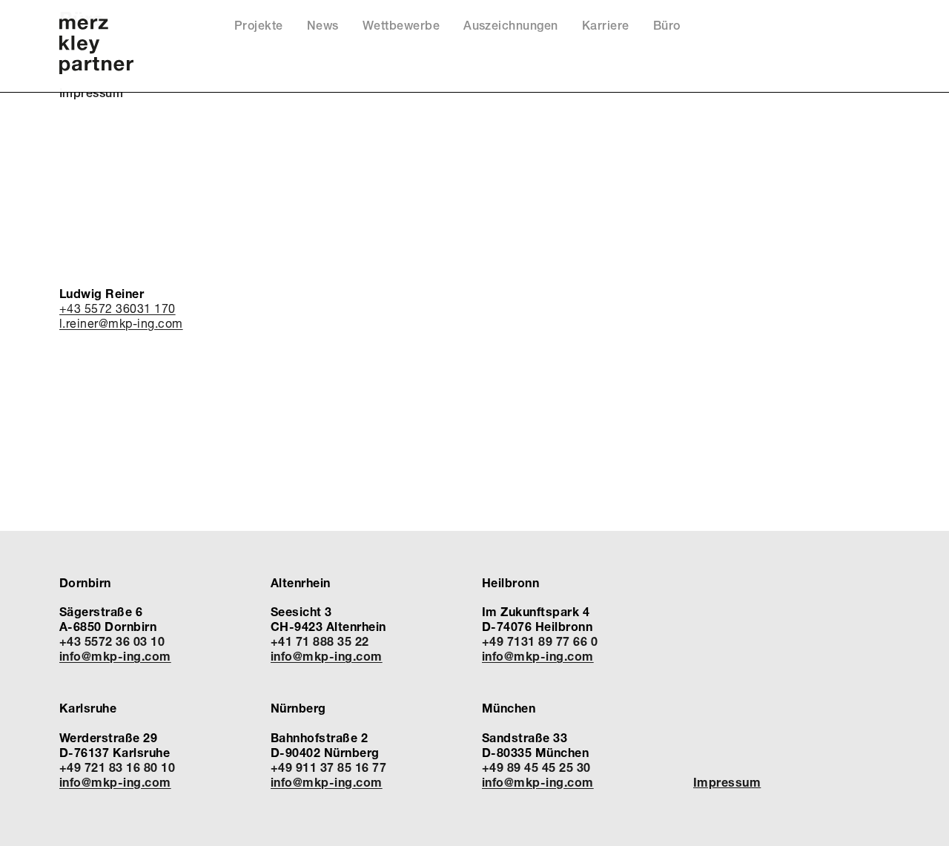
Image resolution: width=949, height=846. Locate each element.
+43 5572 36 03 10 (112, 641)
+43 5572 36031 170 (117, 308)
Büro (667, 26)
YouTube (840, 29)
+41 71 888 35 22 (320, 641)
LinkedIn (860, 29)
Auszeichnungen (510, 26)
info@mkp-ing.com (115, 656)
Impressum (91, 93)
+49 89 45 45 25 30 (536, 767)
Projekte (258, 26)
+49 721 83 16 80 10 (117, 767)
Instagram (880, 29)
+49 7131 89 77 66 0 (540, 641)
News (323, 26)
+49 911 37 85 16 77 (328, 767)
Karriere (605, 26)
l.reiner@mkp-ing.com (121, 323)
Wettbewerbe (401, 26)
